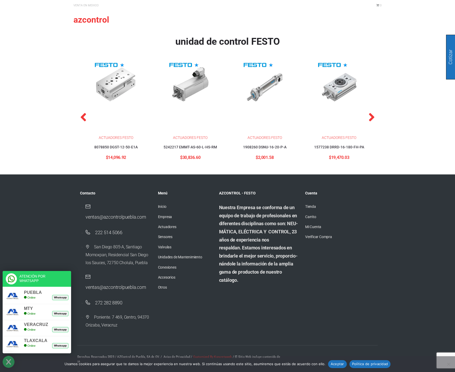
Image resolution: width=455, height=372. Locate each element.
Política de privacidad (370, 364)
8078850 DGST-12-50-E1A (116, 147)
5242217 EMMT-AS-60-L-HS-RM (190, 147)
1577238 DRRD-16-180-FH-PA (339, 147)
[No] (448, 364)
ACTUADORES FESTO (116, 137)
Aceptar (337, 364)
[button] (83, 117)
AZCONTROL (91, 20)
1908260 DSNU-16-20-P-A (264, 147)
